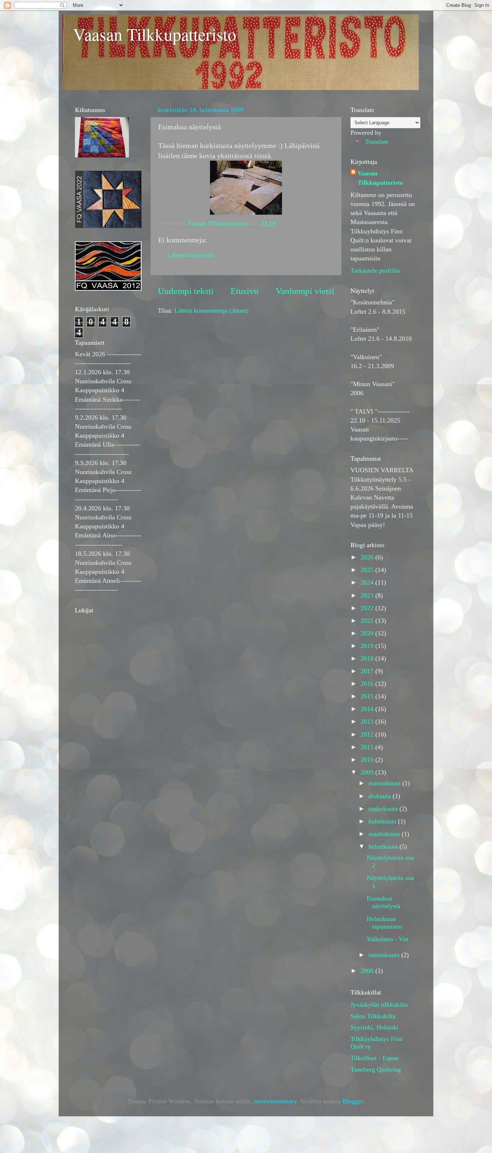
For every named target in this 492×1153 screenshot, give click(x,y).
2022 (368, 608)
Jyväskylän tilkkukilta (379, 1004)
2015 (368, 696)
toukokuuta (383, 808)
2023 (368, 595)
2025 (368, 569)
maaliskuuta (385, 833)
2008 (368, 970)
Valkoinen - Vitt (387, 939)
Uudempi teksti (186, 291)
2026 (368, 557)
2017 (368, 671)
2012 (368, 734)
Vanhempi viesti (305, 291)
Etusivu (245, 291)
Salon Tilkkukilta (372, 1016)
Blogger (353, 1101)
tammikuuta (384, 954)
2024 (368, 582)
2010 (368, 759)
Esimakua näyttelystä (383, 902)
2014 (368, 708)
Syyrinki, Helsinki (374, 1027)
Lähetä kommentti (191, 255)
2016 (368, 683)
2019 (368, 645)
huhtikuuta (383, 821)
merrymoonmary (275, 1101)
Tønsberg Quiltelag (375, 1069)
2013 (368, 721)
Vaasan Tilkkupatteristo (154, 33)
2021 (368, 620)
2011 (368, 747)
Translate (377, 141)
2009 (368, 772)
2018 (368, 658)
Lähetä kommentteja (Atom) (211, 310)
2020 (368, 633)
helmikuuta (383, 846)
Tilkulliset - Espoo (374, 1058)
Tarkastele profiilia (375, 270)
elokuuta (380, 796)
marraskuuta (385, 783)
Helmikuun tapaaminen (384, 922)
